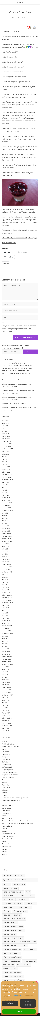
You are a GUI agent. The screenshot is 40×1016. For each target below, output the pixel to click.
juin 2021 (5, 580)
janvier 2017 (6, 715)
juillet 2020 (5, 608)
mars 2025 (5, 464)
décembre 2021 (7, 564)
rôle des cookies (28, 1003)
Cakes (4, 749)
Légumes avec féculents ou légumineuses (15, 798)
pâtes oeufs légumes (11, 953)
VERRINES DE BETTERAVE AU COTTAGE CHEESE (17, 366)
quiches (4, 831)
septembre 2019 (7, 633)
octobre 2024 (6, 477)
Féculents (5, 782)
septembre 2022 (7, 541)
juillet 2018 (5, 669)
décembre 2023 (7, 503)
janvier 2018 (6, 685)
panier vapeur (6, 808)
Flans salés (5, 785)
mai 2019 (5, 644)
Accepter (19, 1011)
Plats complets (7, 818)
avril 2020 (5, 616)
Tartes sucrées (6, 846)
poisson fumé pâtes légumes (14, 919)
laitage (30, 896)
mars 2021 (5, 587)
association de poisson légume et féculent (16, 879)
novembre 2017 (7, 690)
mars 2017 (5, 710)
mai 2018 (5, 674)
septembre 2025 (7, 449)
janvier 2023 (6, 531)
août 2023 (5, 513)
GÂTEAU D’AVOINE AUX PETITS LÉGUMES (15, 371)
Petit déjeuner (6, 813)
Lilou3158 (5, 390)
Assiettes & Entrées (8, 744)
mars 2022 (5, 557)
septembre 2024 (7, 480)
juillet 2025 (5, 454)
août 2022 (5, 544)
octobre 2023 (6, 508)
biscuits (6, 884)
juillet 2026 (5, 423)
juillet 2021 (5, 577)
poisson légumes (9, 942)
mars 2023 (5, 526)
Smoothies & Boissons (9, 839)
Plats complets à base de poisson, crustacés (16, 821)
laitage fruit (22, 900)
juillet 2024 (5, 485)
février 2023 (6, 528)
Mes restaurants (7, 806)
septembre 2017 (7, 695)
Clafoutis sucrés (7, 767)
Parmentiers (6, 811)
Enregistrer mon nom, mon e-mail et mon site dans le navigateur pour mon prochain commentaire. (19, 328)
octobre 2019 (6, 631)
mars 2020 (5, 618)
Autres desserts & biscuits (10, 747)
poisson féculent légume (13, 926)
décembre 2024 (7, 472)
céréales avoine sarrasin (13, 892)
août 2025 (5, 452)
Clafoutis (5, 762)
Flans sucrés (6, 788)
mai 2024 (5, 490)
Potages (4, 829)
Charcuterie (6, 759)
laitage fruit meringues (12, 903)
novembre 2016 (7, 721)
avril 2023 (5, 523)
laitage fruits (30, 903)
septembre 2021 (7, 572)
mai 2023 (5, 521)
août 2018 (5, 667)
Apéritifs (4, 741)
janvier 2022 (6, 562)
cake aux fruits (19, 884)
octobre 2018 (6, 662)
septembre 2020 (7, 603)
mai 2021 (5, 582)
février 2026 (6, 436)
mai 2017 (5, 705)
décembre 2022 (7, 533)
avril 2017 (5, 708)
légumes (6, 911)
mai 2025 (5, 459)
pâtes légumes (29, 949)
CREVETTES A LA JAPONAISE (18, 404)
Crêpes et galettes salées (10, 772)
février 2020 (6, 621)
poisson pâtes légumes (12, 949)
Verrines (4, 854)
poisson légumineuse (28, 942)
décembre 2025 (7, 441)
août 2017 (5, 697)
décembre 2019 (7, 626)
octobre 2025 (6, 446)
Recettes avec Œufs (8, 834)
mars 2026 (5, 434)
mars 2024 (5, 495)
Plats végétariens (7, 826)
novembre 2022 (7, 536)
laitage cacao (8, 900)
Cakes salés (5, 752)
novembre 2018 (7, 659)
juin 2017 (5, 703)
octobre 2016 (6, 723)
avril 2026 (5, 431)
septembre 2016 (7, 726)
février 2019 (6, 651)
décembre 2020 (7, 595)
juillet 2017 (5, 700)
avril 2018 (5, 677)
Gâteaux (5, 790)
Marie (4, 408)
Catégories (5, 757)
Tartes (4, 841)
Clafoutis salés (6, 764)
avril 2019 (5, 646)
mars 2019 (5, 649)
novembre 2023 (7, 505)
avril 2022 (5, 554)
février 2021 (6, 590)
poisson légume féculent (13, 938)
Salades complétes (8, 836)
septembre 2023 (7, 510)
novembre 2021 (7, 567)
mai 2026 (5, 428)
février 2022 (6, 559)
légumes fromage (20, 911)
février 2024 (6, 498)
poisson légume (9, 934)
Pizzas (4, 816)
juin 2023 (5, 518)
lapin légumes (8, 907)
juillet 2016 (5, 731)
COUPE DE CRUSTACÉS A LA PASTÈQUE (14, 363)
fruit (28, 892)
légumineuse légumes (11, 915)
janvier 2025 (6, 469)
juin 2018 (5, 672)
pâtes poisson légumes (12, 957)
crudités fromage (10, 888)
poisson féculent (10, 923)
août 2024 (5, 482)
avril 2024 (5, 492)
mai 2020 (5, 613)
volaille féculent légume (13, 976)
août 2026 (5, 421)
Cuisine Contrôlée (20, 12)
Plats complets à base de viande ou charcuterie (17, 823)
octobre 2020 (6, 600)
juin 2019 (5, 641)
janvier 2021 (6, 592)
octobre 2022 (6, 539)
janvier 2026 (6, 439)
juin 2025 (5, 457)
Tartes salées (6, 844)
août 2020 (5, 605)
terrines (4, 852)
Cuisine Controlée (8, 777)
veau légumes (8, 965)
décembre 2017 (7, 687)
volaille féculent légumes (13, 980)
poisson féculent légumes (13, 930)
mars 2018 (5, 680)
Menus (4, 803)
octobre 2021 (6, 569)
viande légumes (23, 965)
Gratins (4, 793)
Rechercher (31, 352)
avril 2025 (5, 462)
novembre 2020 (7, 598)
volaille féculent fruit (12, 972)
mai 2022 (5, 551)
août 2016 (5, 728)
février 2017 (6, 713)
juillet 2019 (5, 639)
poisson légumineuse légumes (15, 946)
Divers (4, 780)
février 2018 (6, 682)
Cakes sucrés (6, 754)
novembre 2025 (7, 444)
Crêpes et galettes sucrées (10, 775)
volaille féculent (10, 969)
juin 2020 (5, 610)
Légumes (5, 795)
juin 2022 (5, 549)
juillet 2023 (5, 516)
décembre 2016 (7, 718)
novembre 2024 (7, 475)
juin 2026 (5, 426)
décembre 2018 (7, 657)
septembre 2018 (7, 664)
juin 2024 (5, 487)
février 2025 (6, 467)
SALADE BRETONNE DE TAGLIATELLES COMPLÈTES (18, 368)
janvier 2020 (6, 623)
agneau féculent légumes (13, 875)
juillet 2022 (5, 546)
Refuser (10, 1003)
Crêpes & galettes (7, 770)
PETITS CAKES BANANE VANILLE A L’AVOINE (16, 373)
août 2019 (5, 636)
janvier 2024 (6, 500)
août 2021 (5, 575)
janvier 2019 (6, 654)
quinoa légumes (29, 961)
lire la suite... (17, 995)
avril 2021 (5, 585)
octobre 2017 (6, 692)
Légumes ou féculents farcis (11, 800)
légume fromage (24, 907)
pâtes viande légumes (11, 961)
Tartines (4, 849)
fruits (22, 896)
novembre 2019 (7, 628)
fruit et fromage (9, 896)
